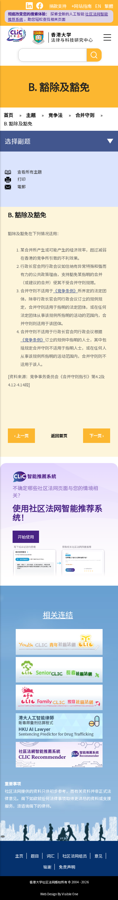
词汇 (51, 856)
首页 (8, 115)
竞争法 (55, 115)
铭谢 (47, 867)
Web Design (48, 894)
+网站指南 (81, 6)
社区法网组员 (74, 856)
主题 (31, 115)
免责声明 (67, 867)
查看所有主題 (29, 172)
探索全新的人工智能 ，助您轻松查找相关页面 (58, 16)
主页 (19, 856)
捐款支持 (58, 6)
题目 (35, 856)
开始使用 (26, 537)
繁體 (108, 6)
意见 (98, 856)
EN (98, 6)
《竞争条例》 (65, 291)
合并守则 (85, 115)
